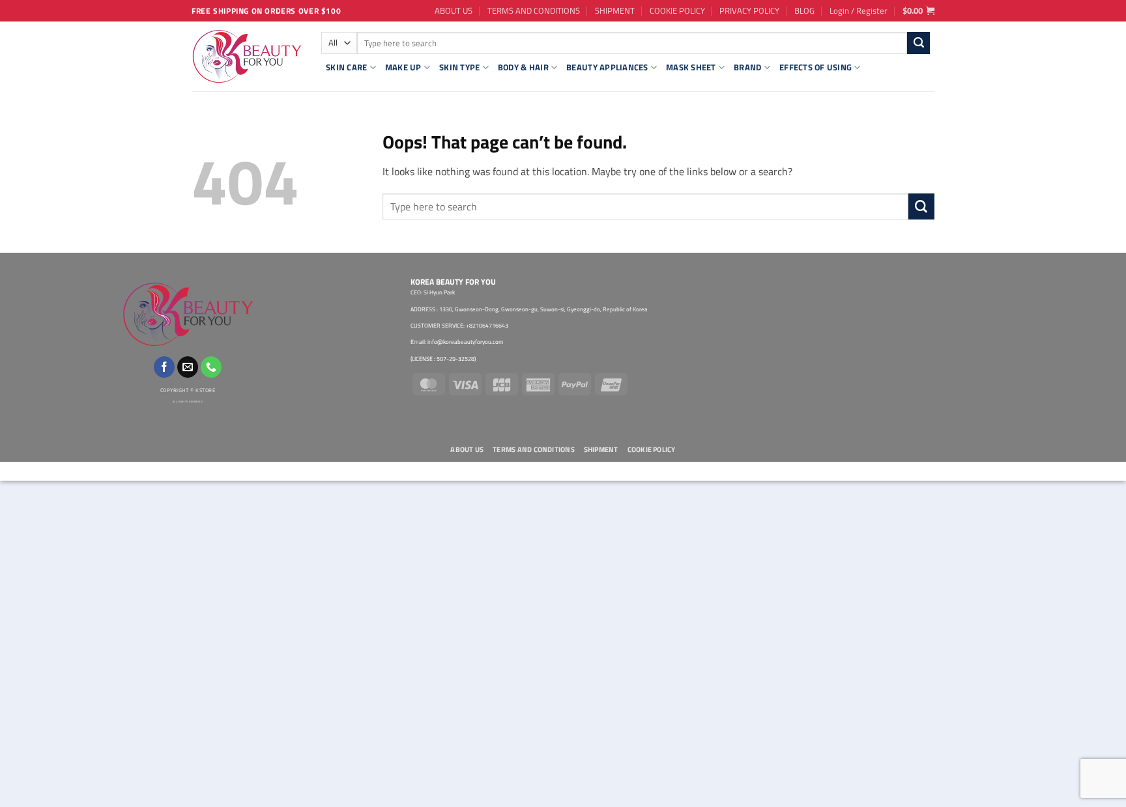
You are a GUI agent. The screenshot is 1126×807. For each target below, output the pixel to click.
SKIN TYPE (459, 67)
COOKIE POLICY (677, 10)
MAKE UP (403, 67)
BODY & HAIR (523, 67)
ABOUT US (453, 10)
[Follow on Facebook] (164, 367)
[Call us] (211, 367)
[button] (859, 10)
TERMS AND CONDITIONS (533, 10)
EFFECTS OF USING (815, 67)
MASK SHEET (691, 67)
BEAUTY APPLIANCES (607, 67)
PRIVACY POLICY (749, 10)
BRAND (747, 67)
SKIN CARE (346, 67)
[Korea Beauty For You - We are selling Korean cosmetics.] (247, 56)
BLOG (804, 10)
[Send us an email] (188, 367)
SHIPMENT (615, 10)
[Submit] (918, 43)
